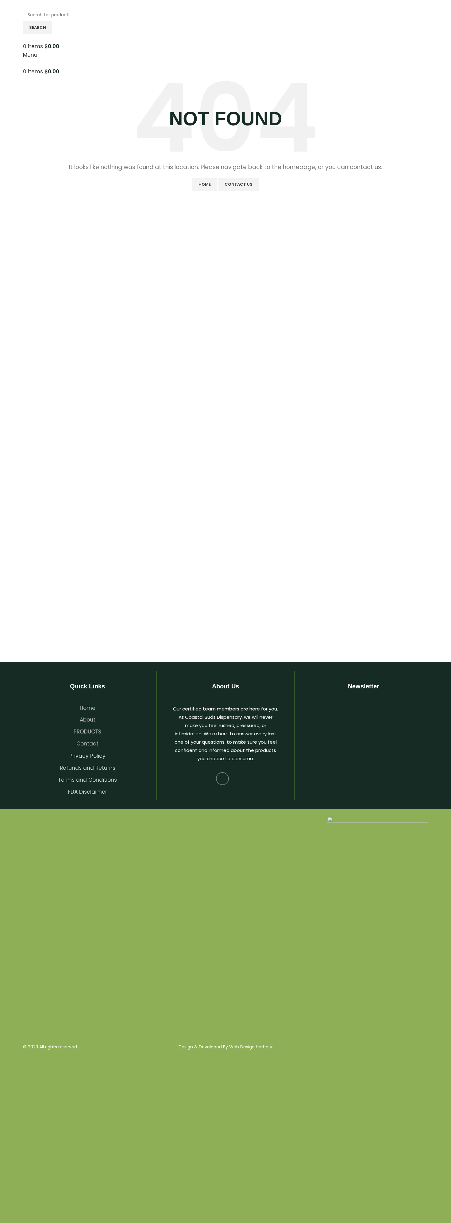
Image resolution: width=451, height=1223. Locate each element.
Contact (87, 743)
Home (205, 184)
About (87, 719)
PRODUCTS (87, 731)
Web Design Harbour (251, 1047)
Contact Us (238, 184)
